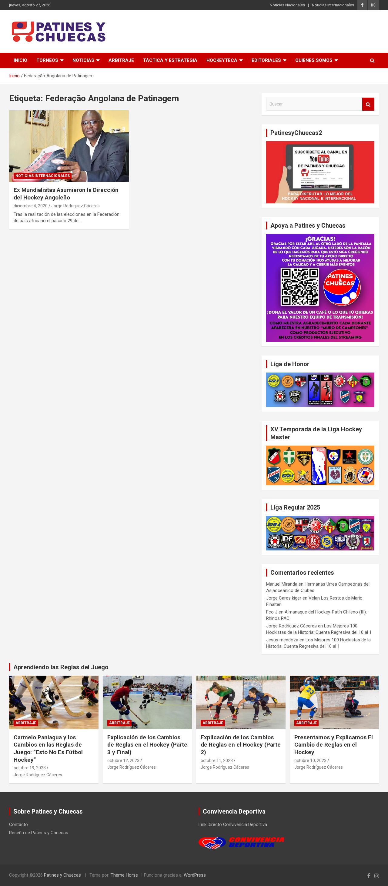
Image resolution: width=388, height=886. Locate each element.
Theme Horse (124, 875)
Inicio (20, 60)
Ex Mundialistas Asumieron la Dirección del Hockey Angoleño (66, 193)
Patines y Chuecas (62, 875)
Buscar (368, 104)
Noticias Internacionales (333, 5)
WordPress (195, 875)
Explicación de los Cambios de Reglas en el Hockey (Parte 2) (241, 745)
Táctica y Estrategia (170, 60)
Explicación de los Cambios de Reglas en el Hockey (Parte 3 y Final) (147, 745)
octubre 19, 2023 (30, 767)
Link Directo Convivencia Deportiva (233, 824)
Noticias (83, 60)
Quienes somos (314, 60)
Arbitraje (121, 60)
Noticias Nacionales (287, 5)
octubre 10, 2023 (310, 760)
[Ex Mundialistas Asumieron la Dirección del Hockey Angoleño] (69, 146)
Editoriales (266, 60)
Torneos (47, 60)
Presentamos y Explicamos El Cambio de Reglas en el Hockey (333, 745)
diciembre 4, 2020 (31, 205)
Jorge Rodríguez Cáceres (75, 205)
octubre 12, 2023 (123, 760)
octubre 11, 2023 (217, 760)
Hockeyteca (221, 60)
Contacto (18, 824)
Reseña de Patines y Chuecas (38, 832)
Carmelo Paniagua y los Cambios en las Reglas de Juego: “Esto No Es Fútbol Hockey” (48, 748)
